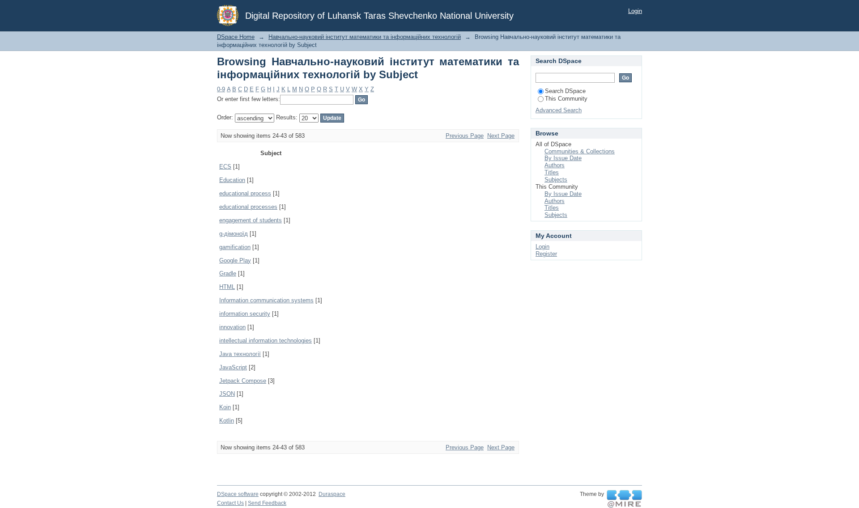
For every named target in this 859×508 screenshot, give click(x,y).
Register (546, 253)
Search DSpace (565, 91)
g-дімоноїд (233, 233)
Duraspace (332, 494)
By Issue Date (563, 158)
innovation (232, 327)
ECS (225, 166)
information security (244, 313)
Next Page (501, 135)
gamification (235, 247)
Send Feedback (267, 503)
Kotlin (226, 420)
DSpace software (238, 494)
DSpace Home (236, 37)
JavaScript (233, 367)
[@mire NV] (624, 499)
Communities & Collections (579, 151)
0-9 (221, 89)
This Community (566, 98)
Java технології (240, 354)
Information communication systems (266, 300)
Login (635, 11)
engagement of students (250, 220)
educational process (245, 193)
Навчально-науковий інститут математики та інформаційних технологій (364, 37)
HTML (227, 287)
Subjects (555, 179)
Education (232, 180)
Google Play (235, 260)
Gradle (227, 273)
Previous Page (465, 135)
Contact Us (230, 503)
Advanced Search (559, 110)
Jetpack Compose (242, 380)
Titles (551, 172)
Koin (225, 407)
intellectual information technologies (265, 340)
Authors (554, 165)
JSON (227, 393)
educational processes (248, 206)
